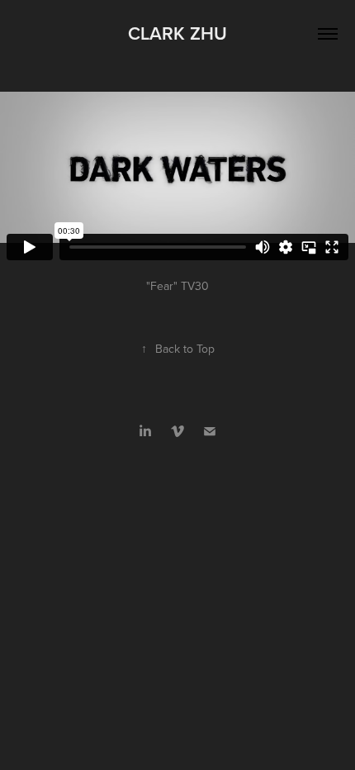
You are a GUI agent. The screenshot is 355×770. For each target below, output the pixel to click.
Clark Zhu (177, 33)
